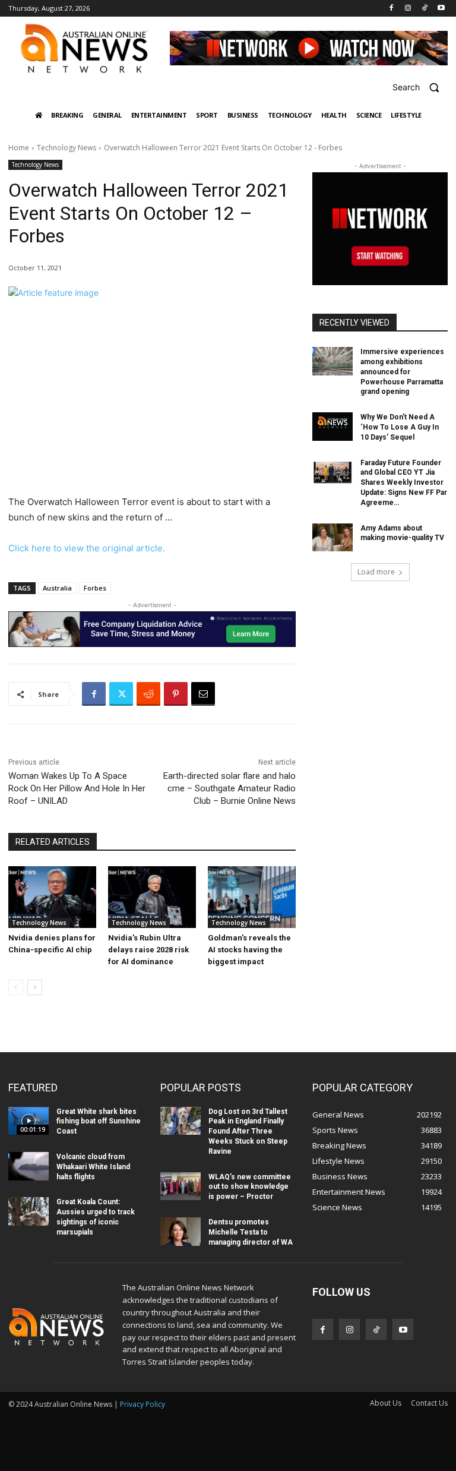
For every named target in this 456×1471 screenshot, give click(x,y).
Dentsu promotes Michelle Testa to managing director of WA (250, 1232)
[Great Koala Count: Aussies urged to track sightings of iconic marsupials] (28, 1211)
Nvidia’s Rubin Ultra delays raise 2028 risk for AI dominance (148, 949)
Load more (376, 572)
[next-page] (34, 987)
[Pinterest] (176, 694)
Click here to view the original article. (86, 548)
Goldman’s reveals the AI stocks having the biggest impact (249, 949)
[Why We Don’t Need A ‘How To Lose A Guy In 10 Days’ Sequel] (332, 426)
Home (18, 148)
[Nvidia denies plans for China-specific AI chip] (52, 897)
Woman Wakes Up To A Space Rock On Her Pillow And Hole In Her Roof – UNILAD (76, 788)
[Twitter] (121, 694)
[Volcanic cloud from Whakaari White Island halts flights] (28, 1166)
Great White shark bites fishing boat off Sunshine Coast (98, 1121)
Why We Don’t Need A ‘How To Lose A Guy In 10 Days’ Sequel (399, 427)
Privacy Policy (142, 1404)
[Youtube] (441, 8)
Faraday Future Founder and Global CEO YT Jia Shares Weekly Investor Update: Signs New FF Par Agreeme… (403, 483)
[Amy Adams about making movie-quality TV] (332, 537)
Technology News (66, 148)
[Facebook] (391, 8)
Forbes (95, 587)
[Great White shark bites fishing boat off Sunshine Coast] (28, 1121)
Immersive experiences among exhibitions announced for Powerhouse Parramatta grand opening (402, 372)
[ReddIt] (148, 694)
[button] (420, 87)
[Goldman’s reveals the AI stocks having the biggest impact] (252, 897)
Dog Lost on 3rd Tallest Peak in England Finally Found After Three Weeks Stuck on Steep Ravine (247, 1131)
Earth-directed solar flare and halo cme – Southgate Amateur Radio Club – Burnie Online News (229, 788)
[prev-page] (15, 987)
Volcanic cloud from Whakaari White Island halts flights (93, 1167)
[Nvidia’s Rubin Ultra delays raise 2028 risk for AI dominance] (152, 897)
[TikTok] (424, 8)
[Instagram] (408, 8)
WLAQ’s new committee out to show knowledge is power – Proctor (249, 1187)
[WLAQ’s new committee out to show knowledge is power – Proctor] (180, 1186)
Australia (57, 587)
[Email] (203, 694)
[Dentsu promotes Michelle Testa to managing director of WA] (180, 1231)
